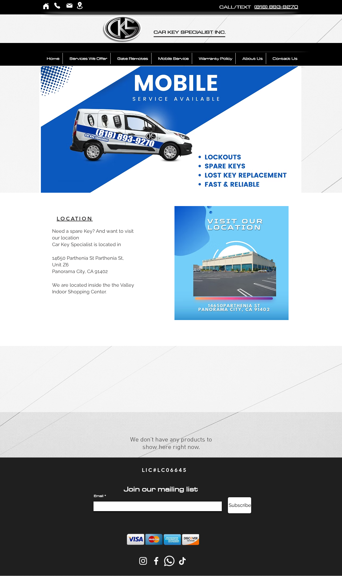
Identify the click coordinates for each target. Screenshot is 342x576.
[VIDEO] (182, 185)
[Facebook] (156, 561)
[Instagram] (143, 561)
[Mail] (69, 5)
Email (98, 496)
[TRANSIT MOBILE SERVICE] (165, 185)
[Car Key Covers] (178, 185)
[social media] (174, 185)
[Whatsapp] (169, 561)
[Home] (46, 6)
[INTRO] (161, 185)
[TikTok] (182, 561)
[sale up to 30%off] (170, 185)
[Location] (80, 5)
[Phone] (57, 5)
